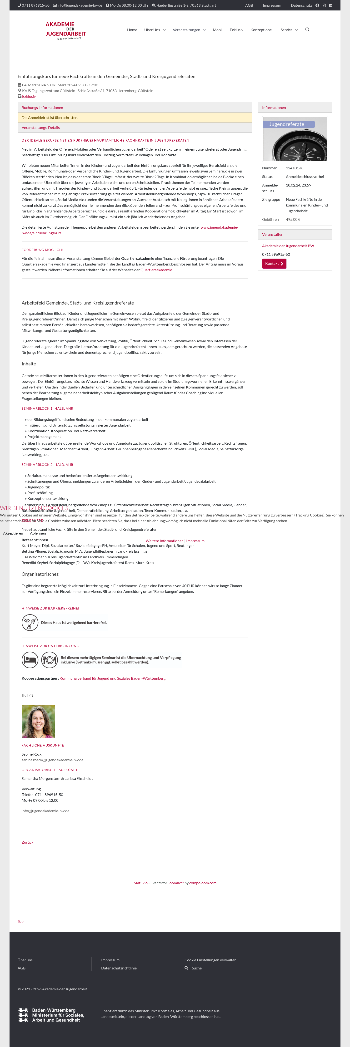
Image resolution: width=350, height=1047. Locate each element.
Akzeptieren (13, 533)
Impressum (195, 540)
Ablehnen (38, 533)
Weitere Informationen (165, 540)
